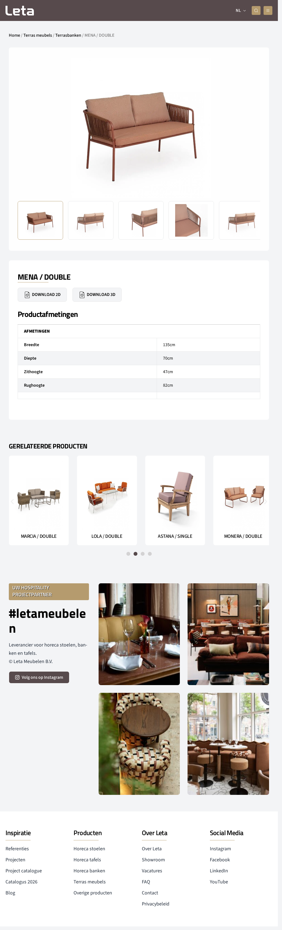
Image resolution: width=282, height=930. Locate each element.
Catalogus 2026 (21, 881)
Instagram (220, 848)
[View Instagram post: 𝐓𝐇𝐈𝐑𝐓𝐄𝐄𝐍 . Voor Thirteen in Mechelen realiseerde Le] (139, 744)
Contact (150, 892)
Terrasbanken (68, 35)
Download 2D (46, 295)
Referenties (17, 848)
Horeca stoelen (89, 848)
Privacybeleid (155, 903)
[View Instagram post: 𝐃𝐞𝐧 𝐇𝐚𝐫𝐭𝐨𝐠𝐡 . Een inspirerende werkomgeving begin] (228, 634)
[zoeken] (256, 10)
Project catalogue (24, 870)
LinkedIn (219, 870)
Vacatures (152, 870)
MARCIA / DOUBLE (38, 536)
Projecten (15, 859)
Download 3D (101, 295)
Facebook (220, 859)
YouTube (219, 881)
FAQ (146, 881)
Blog (10, 892)
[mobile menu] (268, 10)
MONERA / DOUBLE (239, 536)
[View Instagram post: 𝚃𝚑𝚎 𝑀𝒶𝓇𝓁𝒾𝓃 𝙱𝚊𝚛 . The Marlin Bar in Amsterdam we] (139, 634)
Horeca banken (89, 870)
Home (14, 35)
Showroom (153, 859)
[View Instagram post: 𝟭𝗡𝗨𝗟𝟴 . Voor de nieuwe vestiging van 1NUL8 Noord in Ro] (228, 744)
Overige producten (93, 892)
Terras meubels (37, 35)
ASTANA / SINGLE (172, 536)
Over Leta (152, 848)
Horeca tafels (87, 859)
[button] (251, 128)
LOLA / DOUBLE (105, 536)
